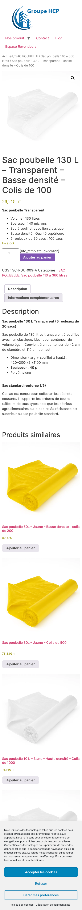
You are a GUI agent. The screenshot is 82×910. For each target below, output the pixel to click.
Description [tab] (17, 289)
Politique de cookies (21, 904)
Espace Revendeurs (20, 46)
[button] (73, 78)
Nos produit (14, 38)
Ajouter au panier (37, 257)
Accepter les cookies (41, 872)
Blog (58, 38)
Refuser (41, 884)
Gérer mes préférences (41, 895)
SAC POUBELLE (26, 56)
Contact (42, 38)
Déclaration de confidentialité (53, 904)
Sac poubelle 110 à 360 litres (44, 275)
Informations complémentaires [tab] (33, 298)
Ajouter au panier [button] (20, 548)
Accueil (7, 56)
